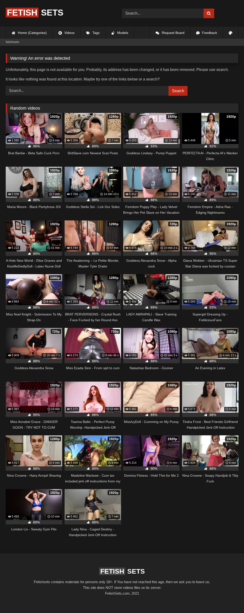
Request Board (172, 33)
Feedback (209, 33)
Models (122, 33)
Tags (96, 33)
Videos (69, 33)
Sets (35, 12)
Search (178, 91)
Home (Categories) (32, 33)
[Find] (208, 13)
